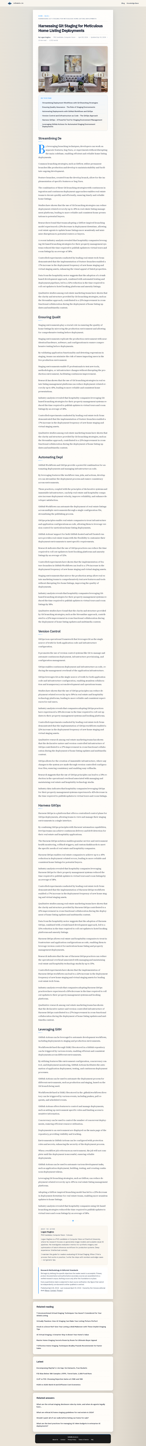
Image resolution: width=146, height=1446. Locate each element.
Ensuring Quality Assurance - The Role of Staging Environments (68, 107)
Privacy (59, 1290)
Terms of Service (84, 1439)
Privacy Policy (72, 1439)
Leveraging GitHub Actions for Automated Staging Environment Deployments (68, 125)
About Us (55, 1439)
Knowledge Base (133, 3)
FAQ (92, 1439)
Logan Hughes (45, 37)
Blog (123, 3)
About (47, 1290)
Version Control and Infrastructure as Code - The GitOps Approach (70, 115)
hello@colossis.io (73, 1437)
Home (40, 16)
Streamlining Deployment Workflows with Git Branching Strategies (70, 103)
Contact (53, 1290)
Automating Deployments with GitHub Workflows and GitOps (67, 111)
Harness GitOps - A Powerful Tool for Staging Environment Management (72, 120)
